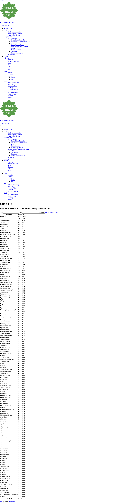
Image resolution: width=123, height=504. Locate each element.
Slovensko (14, 51)
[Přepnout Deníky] (31, 131)
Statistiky (10, 73)
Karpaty (57, 212)
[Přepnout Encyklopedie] (31, 138)
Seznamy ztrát (8, 28)
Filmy (12, 79)
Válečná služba (15, 43)
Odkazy (10, 97)
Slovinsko (10, 64)
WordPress (12, 501)
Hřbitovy (6, 56)
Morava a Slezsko (16, 50)
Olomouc (10, 59)
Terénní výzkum (12, 86)
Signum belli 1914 (13, 92)
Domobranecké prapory (18, 53)
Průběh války (11, 54)
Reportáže (10, 87)
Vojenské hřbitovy (13, 89)
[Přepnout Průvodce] (31, 160)
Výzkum (10, 74)
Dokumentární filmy (13, 82)
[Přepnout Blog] (31, 173)
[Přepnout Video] (31, 183)
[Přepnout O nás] (31, 193)
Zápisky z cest (12, 94)
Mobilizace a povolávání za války (20, 41)
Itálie (9, 69)
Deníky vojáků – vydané (15, 33)
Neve (1, 501)
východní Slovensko (13, 61)
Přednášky (11, 84)
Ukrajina (10, 66)
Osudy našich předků (14, 35)
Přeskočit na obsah (5, 1)
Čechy (13, 48)
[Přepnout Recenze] (31, 178)
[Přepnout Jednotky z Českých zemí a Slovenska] (31, 149)
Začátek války (49, 212)
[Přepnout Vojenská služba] (31, 139)
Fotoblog (10, 95)
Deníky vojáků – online (14, 32)
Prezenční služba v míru (18, 40)
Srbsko (10, 68)
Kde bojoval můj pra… (17, 45)
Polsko (9, 63)
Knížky (13, 77)
